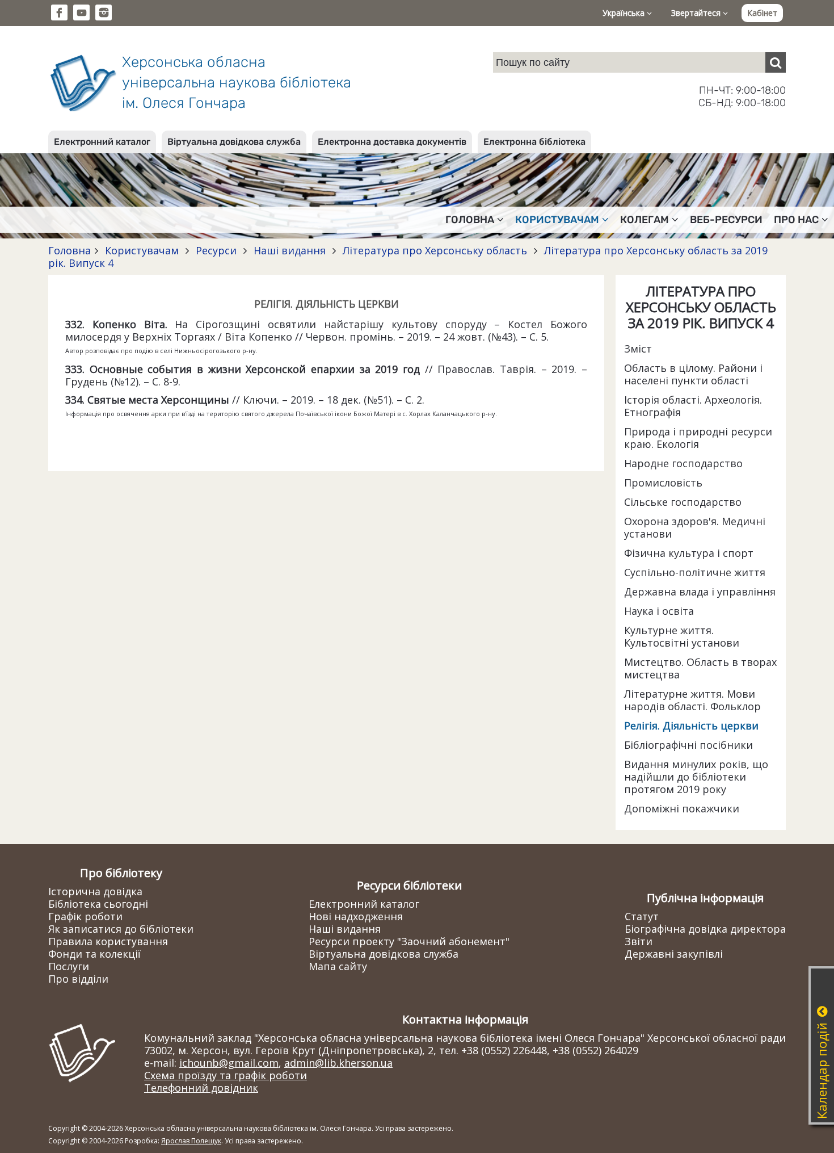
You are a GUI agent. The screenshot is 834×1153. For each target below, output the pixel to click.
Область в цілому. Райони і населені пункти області (693, 374)
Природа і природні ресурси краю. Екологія (698, 437)
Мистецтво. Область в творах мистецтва (700, 668)
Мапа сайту (338, 966)
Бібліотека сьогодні (98, 904)
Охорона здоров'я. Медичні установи (694, 527)
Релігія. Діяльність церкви (691, 725)
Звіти (638, 941)
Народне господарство (683, 463)
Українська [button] (625, 12)
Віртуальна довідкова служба (234, 141)
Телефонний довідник (201, 1088)
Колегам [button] (644, 219)
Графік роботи (85, 916)
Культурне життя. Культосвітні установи (681, 636)
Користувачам (142, 250)
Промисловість (663, 482)
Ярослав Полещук (191, 1141)
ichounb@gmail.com (229, 1063)
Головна (69, 250)
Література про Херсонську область (435, 250)
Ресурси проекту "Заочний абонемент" (409, 941)
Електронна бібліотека (534, 141)
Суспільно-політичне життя (694, 572)
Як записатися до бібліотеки (120, 929)
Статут (642, 916)
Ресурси (216, 250)
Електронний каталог (102, 141)
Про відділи (78, 979)
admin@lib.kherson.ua (338, 1063)
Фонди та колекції (94, 954)
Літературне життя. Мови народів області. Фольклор (692, 699)
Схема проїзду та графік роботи (225, 1075)
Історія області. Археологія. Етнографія (693, 405)
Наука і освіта (659, 611)
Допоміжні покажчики (681, 808)
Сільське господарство (683, 502)
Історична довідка (95, 891)
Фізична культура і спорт (688, 553)
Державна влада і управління (700, 591)
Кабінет (762, 12)
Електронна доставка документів (392, 141)
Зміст (638, 348)
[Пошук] (775, 62)
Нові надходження (356, 916)
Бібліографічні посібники (688, 745)
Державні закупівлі (674, 954)
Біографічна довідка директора (705, 929)
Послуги (68, 966)
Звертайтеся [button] (697, 12)
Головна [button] (469, 219)
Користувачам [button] (557, 219)
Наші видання (289, 250)
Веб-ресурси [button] (726, 219)
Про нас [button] (796, 219)
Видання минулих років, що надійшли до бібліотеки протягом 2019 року (696, 776)
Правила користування (108, 941)
